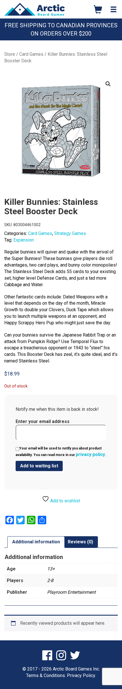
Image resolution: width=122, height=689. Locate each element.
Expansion (23, 240)
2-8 (50, 580)
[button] (108, 84)
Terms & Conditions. (46, 675)
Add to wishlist (64, 501)
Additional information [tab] (36, 541)
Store (9, 54)
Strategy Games (70, 233)
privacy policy (90, 454)
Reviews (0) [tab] (80, 541)
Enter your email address (43, 421)
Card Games (31, 54)
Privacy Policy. (81, 675)
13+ (51, 569)
